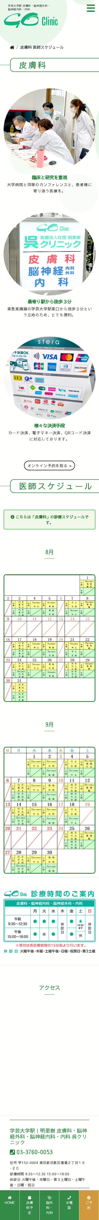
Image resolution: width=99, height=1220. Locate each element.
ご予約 (89, 1205)
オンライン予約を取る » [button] (49, 465)
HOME (10, 1202)
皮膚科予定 (29, 1207)
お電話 (69, 1205)
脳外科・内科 (49, 1207)
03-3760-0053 (35, 1152)
